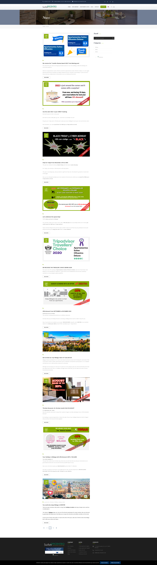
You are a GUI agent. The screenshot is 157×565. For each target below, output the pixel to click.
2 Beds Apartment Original (84, 548)
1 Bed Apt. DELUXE (83, 552)
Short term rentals (72, 552)
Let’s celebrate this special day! (51, 217)
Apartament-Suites (84, 6)
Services (69, 548)
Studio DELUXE (82, 550)
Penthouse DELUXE (83, 554)
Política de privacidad (115, 562)
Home (69, 6)
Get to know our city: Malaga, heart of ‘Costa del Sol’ (57, 357)
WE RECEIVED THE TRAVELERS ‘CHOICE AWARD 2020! (57, 267)
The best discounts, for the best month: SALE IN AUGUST (58, 408)
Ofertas (96, 47)
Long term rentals (72, 550)
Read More (47, 77)
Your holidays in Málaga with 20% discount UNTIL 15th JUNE (60, 457)
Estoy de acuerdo (104, 562)
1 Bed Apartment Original (84, 546)
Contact (97, 6)
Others (96, 51)
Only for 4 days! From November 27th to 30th (55, 162)
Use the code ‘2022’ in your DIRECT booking (55, 111)
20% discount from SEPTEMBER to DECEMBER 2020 (57, 311)
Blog (92, 6)
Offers (96, 49)
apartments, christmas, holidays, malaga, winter (54, 502)
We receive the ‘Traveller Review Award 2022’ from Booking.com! (61, 63)
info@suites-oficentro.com (100, 552)
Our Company (75, 6)
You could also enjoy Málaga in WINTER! (54, 505)
